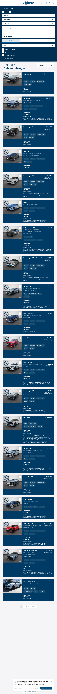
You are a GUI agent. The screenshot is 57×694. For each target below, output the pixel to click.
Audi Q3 (26, 338)
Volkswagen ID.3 (28, 391)
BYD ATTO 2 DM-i (29, 227)
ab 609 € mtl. (26, 405)
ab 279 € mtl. (26, 112)
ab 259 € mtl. (26, 300)
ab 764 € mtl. (26, 566)
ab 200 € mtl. (26, 352)
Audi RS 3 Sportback (30, 550)
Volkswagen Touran (29, 127)
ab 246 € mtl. (26, 141)
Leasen (46, 40)
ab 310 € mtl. (26, 272)
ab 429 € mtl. (26, 243)
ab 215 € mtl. (26, 188)
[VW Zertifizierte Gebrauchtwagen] (48, 129)
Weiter (34, 606)
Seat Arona (27, 74)
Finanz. (28, 40)
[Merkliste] (42, 3)
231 (29, 606)
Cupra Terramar (28, 313)
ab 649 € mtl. (26, 462)
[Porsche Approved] (48, 584)
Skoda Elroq (27, 286)
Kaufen (11, 40)
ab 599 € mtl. (26, 376)
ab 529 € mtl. (26, 327)
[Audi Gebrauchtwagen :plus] (48, 340)
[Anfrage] (46, 3)
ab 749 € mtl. (26, 510)
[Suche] (38, 3)
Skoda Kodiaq (27, 448)
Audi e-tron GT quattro (30, 477)
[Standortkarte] (50, 3)
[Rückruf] (53, 3)
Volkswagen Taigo (29, 176)
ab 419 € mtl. (26, 214)
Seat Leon (26, 151)
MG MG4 (26, 202)
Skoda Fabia (27, 98)
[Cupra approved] (48, 365)
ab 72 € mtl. (26, 88)
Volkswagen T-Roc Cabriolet (32, 258)
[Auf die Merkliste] (20, 74)
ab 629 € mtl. (26, 430)
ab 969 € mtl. (26, 595)
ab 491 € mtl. (26, 489)
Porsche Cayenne (29, 581)
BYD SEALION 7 (28, 499)
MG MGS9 (26, 418)
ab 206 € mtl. (26, 165)
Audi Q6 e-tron (28, 523)
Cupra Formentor (28, 362)
